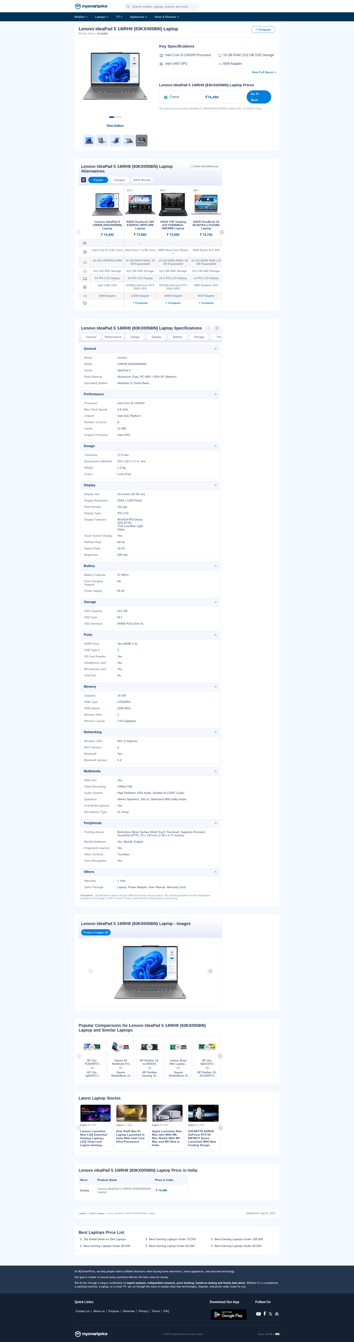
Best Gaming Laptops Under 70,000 (172, 1239)
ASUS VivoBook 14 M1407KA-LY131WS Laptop (206, 225)
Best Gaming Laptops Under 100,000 (239, 1239)
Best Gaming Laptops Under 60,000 (238, 1246)
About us (99, 1311)
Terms (156, 1311)
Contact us (83, 1311)
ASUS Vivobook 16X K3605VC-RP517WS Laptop (140, 225)
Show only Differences (206, 166)
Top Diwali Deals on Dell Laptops (105, 1239)
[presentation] (209, 328)
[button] (128, 6)
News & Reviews (165, 16)
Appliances (137, 16)
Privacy (143, 1311)
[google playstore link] (229, 1318)
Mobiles (80, 16)
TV (118, 16)
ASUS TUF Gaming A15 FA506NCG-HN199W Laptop (173, 225)
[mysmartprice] (91, 6)
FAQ (166, 1311)
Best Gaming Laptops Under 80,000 (107, 1246)
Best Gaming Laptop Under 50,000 (171, 1246)
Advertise (129, 1311)
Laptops (100, 16)
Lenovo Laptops (97, 1213)
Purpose (113, 1311)
